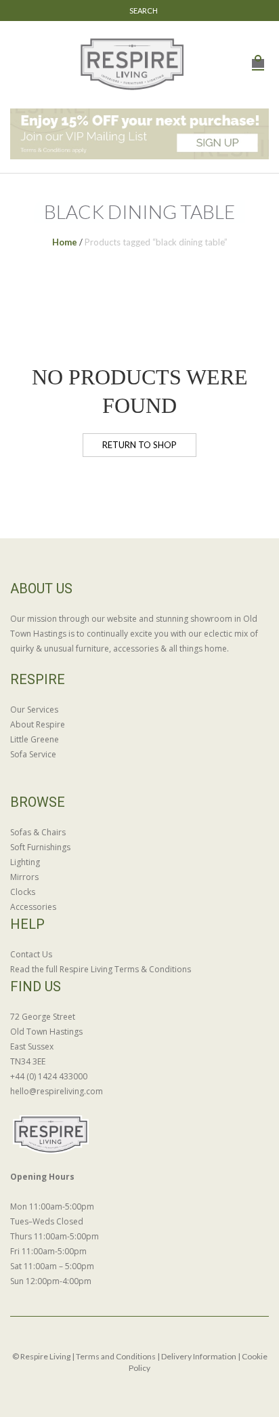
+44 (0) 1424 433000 (48, 1076)
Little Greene (34, 739)
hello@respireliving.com (56, 1091)
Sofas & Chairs (38, 832)
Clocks (22, 892)
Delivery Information (198, 1356)
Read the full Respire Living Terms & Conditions (100, 969)
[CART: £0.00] (258, 55)
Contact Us (31, 954)
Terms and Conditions (116, 1356)
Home (64, 242)
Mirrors (24, 877)
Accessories (33, 907)
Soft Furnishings (40, 847)
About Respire (37, 724)
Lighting (25, 862)
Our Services (34, 709)
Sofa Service (33, 754)
